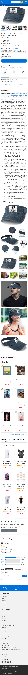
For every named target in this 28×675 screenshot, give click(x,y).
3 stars (2, 561)
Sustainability (4, 604)
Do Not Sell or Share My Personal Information (12, 649)
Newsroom (4, 600)
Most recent (9, 569)
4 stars (2, 559)
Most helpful (5, 572)
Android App (4, 656)
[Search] (21, 2)
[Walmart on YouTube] (8, 662)
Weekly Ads (19, 589)
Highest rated (18, 569)
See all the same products (21, 518)
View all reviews (6, 552)
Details (12, 81)
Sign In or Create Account (10, 587)
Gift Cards (4, 620)
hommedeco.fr (14, 48)
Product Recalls (5, 634)
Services (12, 5)
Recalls (3, 629)
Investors (4, 602)
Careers (3, 598)
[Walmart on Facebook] (2, 662)
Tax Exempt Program (6, 636)
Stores (3, 614)
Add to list (7, 84)
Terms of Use (4, 641)
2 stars (2, 562)
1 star (3, 564)
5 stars (2, 557)
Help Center (23, 587)
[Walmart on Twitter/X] (5, 662)
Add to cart (14, 61)
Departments (6, 5)
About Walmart (5, 596)
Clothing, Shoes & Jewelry (16, 95)
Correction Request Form (9, 531)
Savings (18, 5)
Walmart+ (4, 618)
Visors (19, 96)
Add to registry (21, 84)
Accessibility (4, 631)
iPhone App (4, 654)
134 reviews (11, 37)
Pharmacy (4, 627)
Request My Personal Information (9, 647)
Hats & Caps (14, 96)
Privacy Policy (5, 643)
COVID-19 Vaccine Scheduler (8, 625)
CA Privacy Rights (5, 645)
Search (24, 575)
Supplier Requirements (7, 607)
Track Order (10, 589)
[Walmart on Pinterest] (11, 662)
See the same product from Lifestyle (18, 434)
